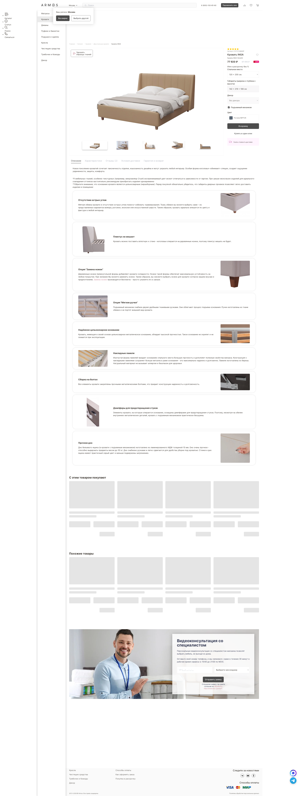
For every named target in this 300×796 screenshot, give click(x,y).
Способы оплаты (123, 770)
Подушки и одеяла (50, 37)
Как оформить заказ (125, 774)
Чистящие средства (50, 48)
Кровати (45, 19)
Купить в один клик (243, 133)
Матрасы (45, 13)
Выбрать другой (80, 18)
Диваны (44, 25)
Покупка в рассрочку (125, 779)
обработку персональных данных (213, 687)
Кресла (44, 43)
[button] (94, 145)
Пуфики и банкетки (50, 31)
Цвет (229, 112)
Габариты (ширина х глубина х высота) (241, 82)
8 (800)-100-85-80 (208, 5)
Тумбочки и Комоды (50, 54)
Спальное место (235, 69)
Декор (44, 60)
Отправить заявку (213, 679)
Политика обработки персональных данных (244, 793)
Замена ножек (100, 279)
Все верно (63, 18)
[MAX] (293, 773)
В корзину (243, 126)
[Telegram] (293, 780)
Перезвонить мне (230, 5)
